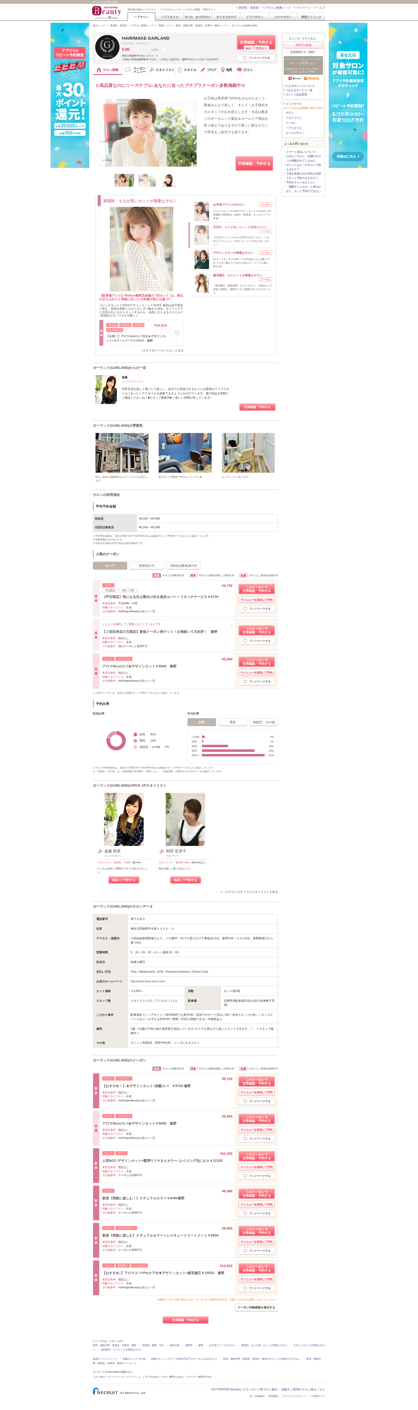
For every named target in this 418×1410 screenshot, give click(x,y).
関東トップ (165, 25)
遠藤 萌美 (112, 851)
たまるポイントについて (300, 86)
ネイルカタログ (226, 17)
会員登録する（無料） (303, 52)
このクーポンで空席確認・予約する (257, 589)
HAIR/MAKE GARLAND (146, 38)
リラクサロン (254, 17)
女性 (202, 722)
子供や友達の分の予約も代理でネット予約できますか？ (303, 176)
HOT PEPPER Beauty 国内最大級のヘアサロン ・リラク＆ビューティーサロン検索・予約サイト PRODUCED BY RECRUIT (107, 12)
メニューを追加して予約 (258, 599)
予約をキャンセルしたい (300, 182)
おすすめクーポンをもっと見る (163, 350)
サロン (290, 112)
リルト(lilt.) (98, 1376)
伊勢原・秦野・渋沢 (153, 1345)
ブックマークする (259, 57)
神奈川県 (174, 1345)
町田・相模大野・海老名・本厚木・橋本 (114, 1345)
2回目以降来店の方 (183, 565)
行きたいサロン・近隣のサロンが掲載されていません (303, 158)
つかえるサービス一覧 (299, 90)
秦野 (200, 1345)
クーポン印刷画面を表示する (256, 1307)
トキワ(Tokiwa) (151, 1376)
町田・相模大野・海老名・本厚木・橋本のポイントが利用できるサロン (262, 1359)
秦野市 (189, 1345)
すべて (110, 565)
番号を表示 (138, 919)
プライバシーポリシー (294, 1396)
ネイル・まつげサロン (198, 17)
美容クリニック (311, 17)
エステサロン (283, 17)
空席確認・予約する (256, 45)
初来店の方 (147, 565)
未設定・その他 (264, 722)
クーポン (291, 123)
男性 (233, 722)
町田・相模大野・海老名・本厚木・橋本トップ (201, 25)
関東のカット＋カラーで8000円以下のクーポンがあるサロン (184, 1359)
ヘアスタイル (170, 17)
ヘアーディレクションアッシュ (124, 1376)
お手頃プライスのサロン (222, 1345)
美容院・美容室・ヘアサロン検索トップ (265, 7)
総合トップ (99, 25)
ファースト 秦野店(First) (198, 1376)
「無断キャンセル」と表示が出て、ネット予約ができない (303, 189)
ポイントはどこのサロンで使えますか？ (303, 167)
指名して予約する (123, 880)
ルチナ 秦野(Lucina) (172, 1376)
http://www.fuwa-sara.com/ (148, 981)
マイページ (303, 7)
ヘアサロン (141, 17)
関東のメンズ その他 (134, 1359)
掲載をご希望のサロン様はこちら (303, 1389)
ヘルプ (320, 7)
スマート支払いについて (300, 152)
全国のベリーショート (105, 1359)
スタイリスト (294, 117)
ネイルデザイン (295, 133)
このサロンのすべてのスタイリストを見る (250, 892)
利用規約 (273, 1396)
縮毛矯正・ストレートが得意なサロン (121, 1349)
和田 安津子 (176, 851)
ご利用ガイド (318, 1396)
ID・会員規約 (257, 1396)
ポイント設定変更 (296, 94)
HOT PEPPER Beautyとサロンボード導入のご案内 (244, 1389)
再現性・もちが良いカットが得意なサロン (264, 1345)
